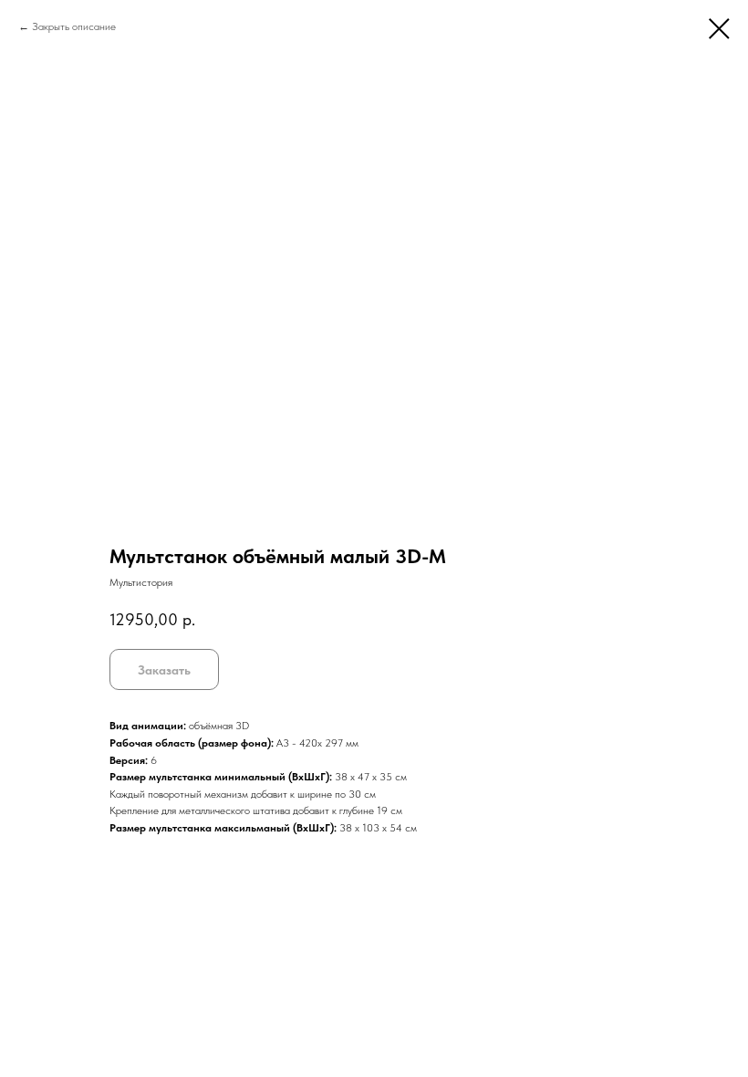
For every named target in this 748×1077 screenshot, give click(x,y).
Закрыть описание (74, 26)
